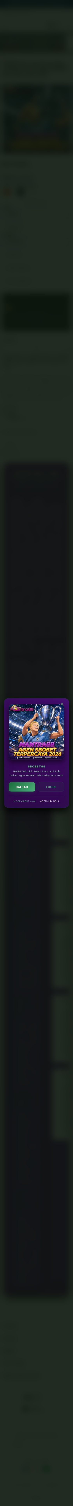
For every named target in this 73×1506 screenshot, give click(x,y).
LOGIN (51, 787)
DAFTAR (22, 787)
